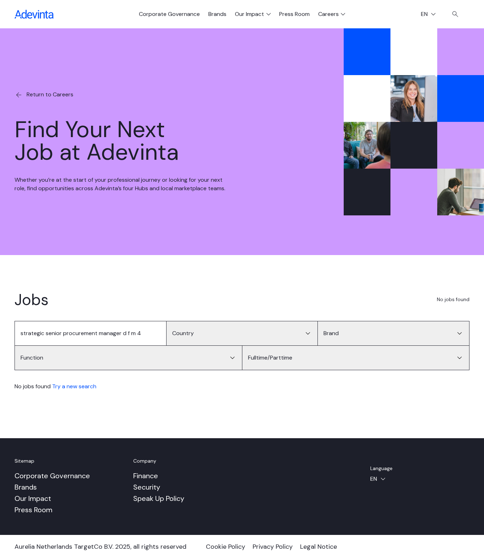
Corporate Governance (169, 14)
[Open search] (455, 14)
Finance (145, 475)
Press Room (294, 14)
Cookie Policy (225, 546)
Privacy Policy (273, 546)
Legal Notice (318, 546)
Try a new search (74, 386)
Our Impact (33, 498)
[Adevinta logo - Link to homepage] (34, 14)
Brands (217, 14)
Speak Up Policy (158, 498)
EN (431, 14)
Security (146, 487)
